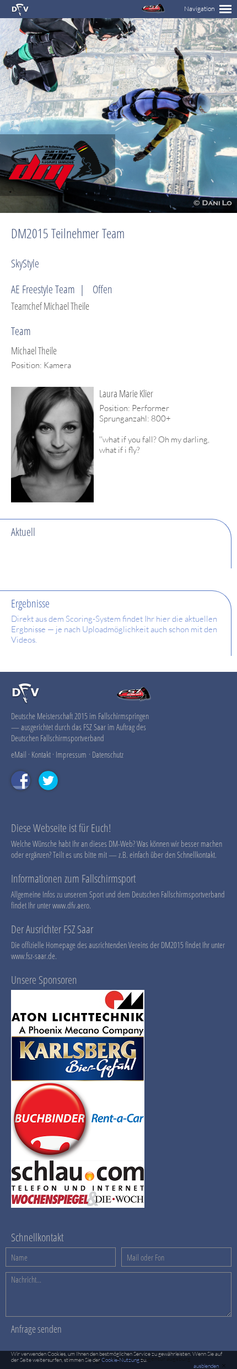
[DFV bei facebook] (25, 795)
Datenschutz (107, 754)
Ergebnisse (30, 603)
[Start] (20, 14)
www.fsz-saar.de (33, 955)
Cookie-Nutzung (120, 1359)
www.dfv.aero (70, 905)
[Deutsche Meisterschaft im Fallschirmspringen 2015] (57, 193)
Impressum (71, 754)
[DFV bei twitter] (52, 795)
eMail (18, 754)
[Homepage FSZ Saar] (153, 11)
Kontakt (41, 754)
